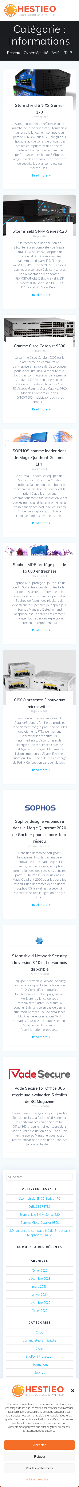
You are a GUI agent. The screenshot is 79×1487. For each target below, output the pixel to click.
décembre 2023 (39, 1279)
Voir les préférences (39, 1468)
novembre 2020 (39, 1303)
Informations (39, 1364)
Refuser (39, 1456)
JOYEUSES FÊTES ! (39, 1207)
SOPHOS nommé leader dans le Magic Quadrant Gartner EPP (39, 457)
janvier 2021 (39, 1295)
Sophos (39, 1372)
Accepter (39, 1445)
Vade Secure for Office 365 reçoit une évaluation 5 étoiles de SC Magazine (39, 1095)
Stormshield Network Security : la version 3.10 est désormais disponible (39, 962)
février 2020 (39, 1311)
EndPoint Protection (39, 1356)
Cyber (39, 1348)
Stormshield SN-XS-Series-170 (39, 1198)
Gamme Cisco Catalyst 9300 (39, 346)
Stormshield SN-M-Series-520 (39, 231)
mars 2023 (39, 1287)
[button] (73, 1391)
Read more (39, 175)
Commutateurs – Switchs (39, 1340)
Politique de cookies (37, 1479)
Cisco (39, 1332)
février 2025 (39, 1270)
